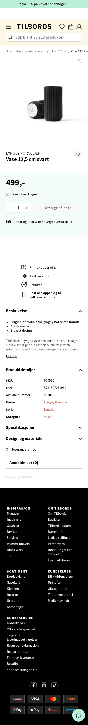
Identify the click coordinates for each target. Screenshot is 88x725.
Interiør (29, 51)
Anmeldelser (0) (23, 462)
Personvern (56, 544)
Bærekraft (55, 531)
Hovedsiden (13, 51)
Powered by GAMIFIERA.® (20, 477)
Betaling (13, 663)
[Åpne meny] (8, 26)
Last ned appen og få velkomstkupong (45, 295)
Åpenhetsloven (59, 560)
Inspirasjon (15, 519)
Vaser (63, 51)
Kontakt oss (16, 623)
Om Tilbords (57, 513)
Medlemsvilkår (58, 600)
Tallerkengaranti (60, 594)
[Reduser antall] (10, 207)
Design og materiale (24, 438)
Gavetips (13, 525)
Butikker (54, 519)
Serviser (12, 537)
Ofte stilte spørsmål (22, 629)
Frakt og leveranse (20, 657)
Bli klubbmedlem (60, 576)
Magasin (13, 513)
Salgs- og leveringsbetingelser (22, 637)
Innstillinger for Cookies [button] (60, 552)
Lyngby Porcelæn (23, 153)
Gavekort (13, 582)
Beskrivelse (16, 310)
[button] (78, 154)
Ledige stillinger (60, 537)
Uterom (12, 600)
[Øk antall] (26, 207)
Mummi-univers (18, 544)
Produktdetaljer (20, 369)
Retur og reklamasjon (23, 645)
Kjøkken (13, 588)
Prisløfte (36, 285)
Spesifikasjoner (20, 427)
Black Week (15, 550)
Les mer (12, 356)
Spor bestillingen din (22, 670)
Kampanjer (15, 607)
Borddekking (16, 576)
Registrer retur (18, 651)
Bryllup (12, 531)
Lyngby (49, 409)
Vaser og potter (47, 51)
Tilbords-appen (59, 525)
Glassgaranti (57, 588)
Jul (9, 556)
